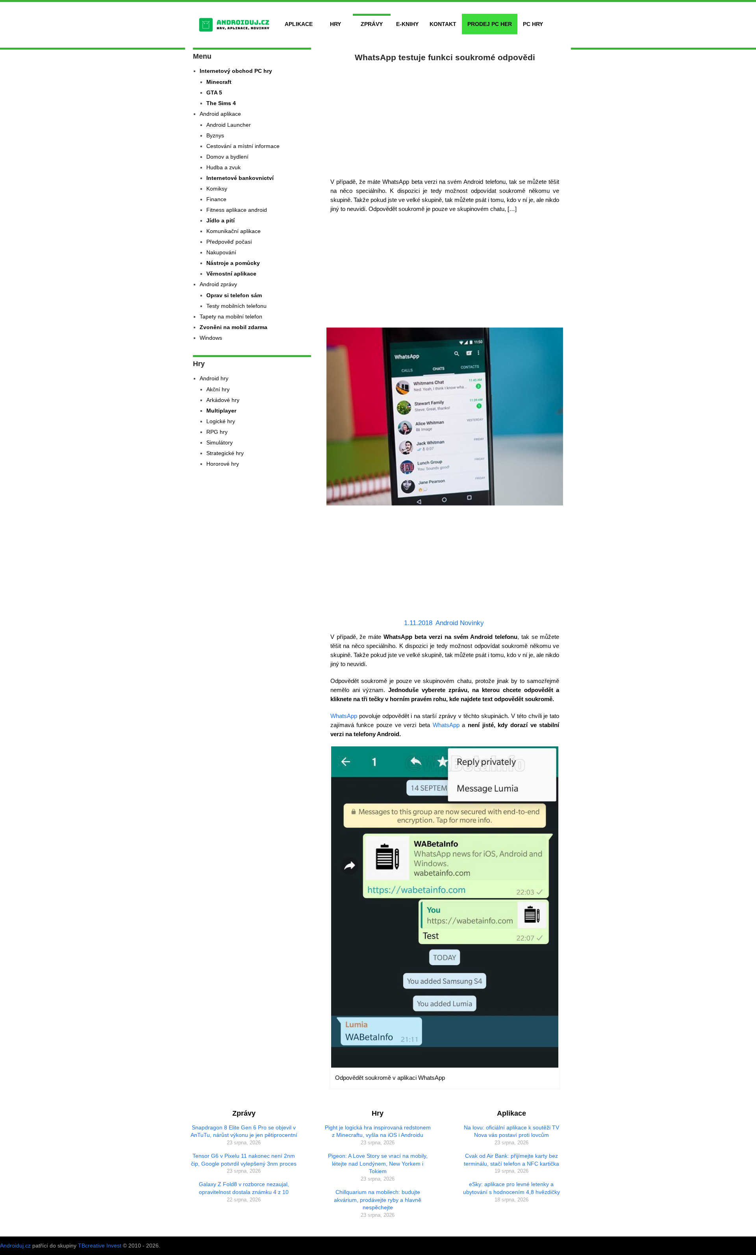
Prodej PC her (489, 24)
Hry (335, 24)
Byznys (215, 135)
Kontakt (443, 24)
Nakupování (221, 252)
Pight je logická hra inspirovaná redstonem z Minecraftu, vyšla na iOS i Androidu (378, 1131)
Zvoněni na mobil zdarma (233, 327)
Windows (211, 338)
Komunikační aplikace (233, 231)
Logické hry (220, 421)
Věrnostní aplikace (231, 273)
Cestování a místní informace (243, 146)
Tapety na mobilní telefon (231, 316)
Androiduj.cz (15, 1245)
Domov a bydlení (227, 157)
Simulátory (219, 442)
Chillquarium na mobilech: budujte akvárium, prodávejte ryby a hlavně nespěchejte (377, 1200)
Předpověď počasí (229, 242)
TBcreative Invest (99, 1245)
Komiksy (216, 188)
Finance (216, 199)
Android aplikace (220, 114)
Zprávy (372, 24)
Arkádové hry (222, 400)
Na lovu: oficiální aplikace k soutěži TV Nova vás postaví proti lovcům (511, 1131)
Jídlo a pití (220, 220)
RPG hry (217, 432)
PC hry (533, 24)
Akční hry (218, 389)
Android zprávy (218, 284)
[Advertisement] (444, 118)
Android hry (214, 378)
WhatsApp (343, 716)
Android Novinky (459, 623)
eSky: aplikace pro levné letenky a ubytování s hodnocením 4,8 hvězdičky (511, 1188)
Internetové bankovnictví (240, 178)
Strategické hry (225, 453)
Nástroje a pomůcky (233, 263)
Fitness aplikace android (236, 210)
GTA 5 (214, 92)
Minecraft (219, 82)
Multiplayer (221, 410)
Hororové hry (222, 464)
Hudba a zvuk (223, 167)
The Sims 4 (221, 103)
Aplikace (299, 24)
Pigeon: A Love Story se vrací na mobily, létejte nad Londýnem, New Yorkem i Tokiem (378, 1163)
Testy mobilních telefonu (236, 306)
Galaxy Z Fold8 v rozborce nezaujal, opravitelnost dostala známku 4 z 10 (244, 1188)
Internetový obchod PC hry (236, 71)
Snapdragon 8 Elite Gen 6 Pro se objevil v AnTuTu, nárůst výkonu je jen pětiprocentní (244, 1131)
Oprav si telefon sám (234, 295)
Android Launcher (228, 125)
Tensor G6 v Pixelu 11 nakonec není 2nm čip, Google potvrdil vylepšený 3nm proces (243, 1160)
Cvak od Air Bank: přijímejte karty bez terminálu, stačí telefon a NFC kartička (511, 1160)
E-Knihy (407, 24)
